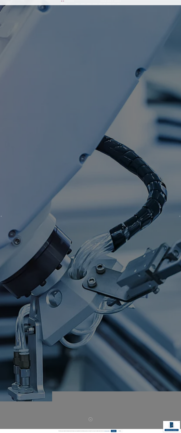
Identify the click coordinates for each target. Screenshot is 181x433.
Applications (95, 3)
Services (100, 3)
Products (77, 3)
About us (113, 3)
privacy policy (107, 430)
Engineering (83, 3)
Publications (109, 3)
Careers (118, 3)
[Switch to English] (62, 1)
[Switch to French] (63, 1)
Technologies (88, 3)
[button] (112, 1)
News (104, 3)
